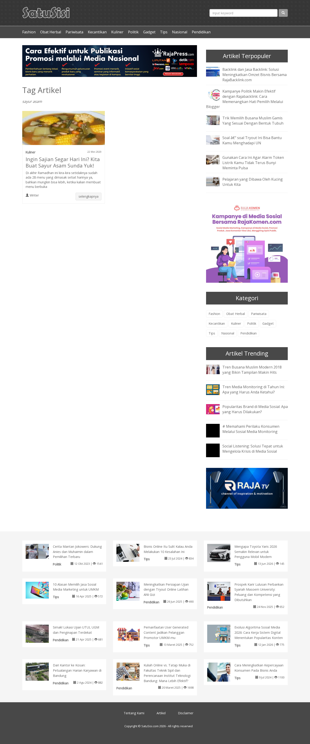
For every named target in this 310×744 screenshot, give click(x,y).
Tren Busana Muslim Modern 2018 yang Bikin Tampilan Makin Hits (252, 370)
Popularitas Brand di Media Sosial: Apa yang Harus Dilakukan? (255, 409)
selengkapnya (88, 196)
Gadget (149, 31)
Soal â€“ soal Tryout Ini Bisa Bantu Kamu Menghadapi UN (252, 140)
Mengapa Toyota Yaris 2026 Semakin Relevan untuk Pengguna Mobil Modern (255, 551)
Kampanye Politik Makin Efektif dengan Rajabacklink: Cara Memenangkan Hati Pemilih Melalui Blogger (244, 99)
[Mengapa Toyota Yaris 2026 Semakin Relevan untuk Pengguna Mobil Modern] (223, 552)
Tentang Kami (134, 713)
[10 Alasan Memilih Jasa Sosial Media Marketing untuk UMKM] (42, 589)
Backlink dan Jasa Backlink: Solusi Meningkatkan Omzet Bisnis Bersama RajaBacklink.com (254, 74)
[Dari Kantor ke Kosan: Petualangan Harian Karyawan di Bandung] (42, 671)
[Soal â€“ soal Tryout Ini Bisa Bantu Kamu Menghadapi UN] (216, 139)
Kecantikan (97, 31)
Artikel (161, 713)
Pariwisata (74, 31)
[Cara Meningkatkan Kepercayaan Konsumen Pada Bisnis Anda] (223, 672)
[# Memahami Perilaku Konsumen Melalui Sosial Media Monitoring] (216, 433)
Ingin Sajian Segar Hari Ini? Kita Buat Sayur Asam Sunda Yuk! (63, 162)
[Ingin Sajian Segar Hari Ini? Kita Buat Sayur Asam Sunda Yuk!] (63, 129)
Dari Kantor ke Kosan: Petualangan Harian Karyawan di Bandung (77, 670)
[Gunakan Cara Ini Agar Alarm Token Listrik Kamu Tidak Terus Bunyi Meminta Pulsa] (216, 159)
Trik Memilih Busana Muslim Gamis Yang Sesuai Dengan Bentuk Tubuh (252, 120)
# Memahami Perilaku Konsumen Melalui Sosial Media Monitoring (250, 429)
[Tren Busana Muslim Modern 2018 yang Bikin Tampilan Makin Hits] (216, 368)
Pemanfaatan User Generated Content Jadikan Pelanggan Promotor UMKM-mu (166, 632)
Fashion (29, 31)
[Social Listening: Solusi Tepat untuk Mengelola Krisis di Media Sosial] (216, 453)
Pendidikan (201, 31)
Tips (163, 31)
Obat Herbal (50, 31)
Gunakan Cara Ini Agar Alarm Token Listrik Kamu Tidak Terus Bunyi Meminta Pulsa (253, 162)
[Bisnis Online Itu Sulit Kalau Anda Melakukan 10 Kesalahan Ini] (132, 552)
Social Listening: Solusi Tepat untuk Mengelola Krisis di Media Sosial (252, 449)
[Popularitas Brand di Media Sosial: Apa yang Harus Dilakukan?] (216, 408)
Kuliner (117, 31)
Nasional (179, 31)
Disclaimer (185, 713)
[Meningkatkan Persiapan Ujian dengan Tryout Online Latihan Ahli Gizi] (132, 591)
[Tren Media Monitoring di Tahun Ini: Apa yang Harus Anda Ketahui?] (216, 389)
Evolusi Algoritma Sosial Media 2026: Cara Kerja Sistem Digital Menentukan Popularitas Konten (258, 632)
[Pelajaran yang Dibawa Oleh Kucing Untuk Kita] (216, 181)
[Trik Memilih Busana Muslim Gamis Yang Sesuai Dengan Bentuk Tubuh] (216, 120)
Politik (133, 31)
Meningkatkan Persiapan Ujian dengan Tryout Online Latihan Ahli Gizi (166, 589)
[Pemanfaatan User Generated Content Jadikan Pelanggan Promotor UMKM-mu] (132, 633)
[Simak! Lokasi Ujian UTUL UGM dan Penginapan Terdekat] (42, 633)
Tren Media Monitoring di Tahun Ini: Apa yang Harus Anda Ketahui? (253, 389)
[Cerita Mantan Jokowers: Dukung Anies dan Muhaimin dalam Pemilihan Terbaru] (42, 550)
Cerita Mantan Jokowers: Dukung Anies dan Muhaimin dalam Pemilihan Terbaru (77, 551)
